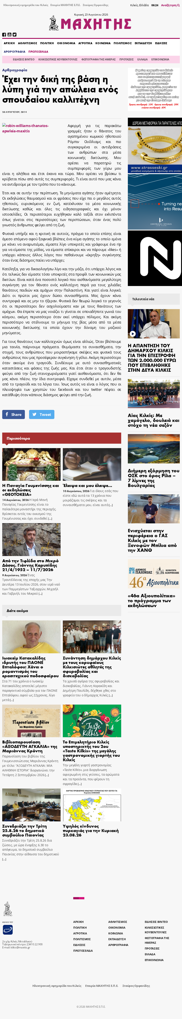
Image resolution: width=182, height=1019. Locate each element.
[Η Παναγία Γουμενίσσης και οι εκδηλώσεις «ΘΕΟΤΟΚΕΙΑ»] (31, 464)
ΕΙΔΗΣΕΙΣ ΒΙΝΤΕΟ (23, 59)
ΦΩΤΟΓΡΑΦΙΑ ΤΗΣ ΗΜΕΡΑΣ (98, 59)
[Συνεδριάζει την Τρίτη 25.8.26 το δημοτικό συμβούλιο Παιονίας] (31, 805)
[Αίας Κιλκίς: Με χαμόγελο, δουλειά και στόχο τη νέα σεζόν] (154, 393)
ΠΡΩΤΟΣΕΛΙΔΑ (38, 52)
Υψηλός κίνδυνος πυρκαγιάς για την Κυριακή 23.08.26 (91, 830)
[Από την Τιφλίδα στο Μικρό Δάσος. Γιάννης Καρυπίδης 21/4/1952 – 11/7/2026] (31, 539)
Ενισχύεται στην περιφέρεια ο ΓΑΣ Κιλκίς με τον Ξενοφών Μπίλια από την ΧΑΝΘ (152, 540)
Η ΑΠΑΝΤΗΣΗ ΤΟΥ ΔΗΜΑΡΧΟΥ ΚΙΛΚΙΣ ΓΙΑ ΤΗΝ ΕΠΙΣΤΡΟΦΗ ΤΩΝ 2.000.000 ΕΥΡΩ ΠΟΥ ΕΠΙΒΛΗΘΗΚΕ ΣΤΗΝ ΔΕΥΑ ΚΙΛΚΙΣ (152, 357)
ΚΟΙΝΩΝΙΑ (103, 43)
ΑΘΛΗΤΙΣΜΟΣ (27, 43)
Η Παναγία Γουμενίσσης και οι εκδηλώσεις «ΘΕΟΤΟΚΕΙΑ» (30, 489)
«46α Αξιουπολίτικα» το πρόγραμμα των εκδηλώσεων (151, 600)
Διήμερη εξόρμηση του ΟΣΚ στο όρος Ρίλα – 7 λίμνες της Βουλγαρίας (154, 477)
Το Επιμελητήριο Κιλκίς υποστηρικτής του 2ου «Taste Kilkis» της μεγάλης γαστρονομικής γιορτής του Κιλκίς (91, 750)
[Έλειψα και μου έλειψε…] (92, 464)
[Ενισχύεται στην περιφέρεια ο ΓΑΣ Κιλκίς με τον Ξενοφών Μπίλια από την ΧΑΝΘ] (154, 509)
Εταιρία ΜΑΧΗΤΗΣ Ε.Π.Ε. (65, 5)
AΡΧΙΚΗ (9, 43)
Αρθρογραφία (14, 69)
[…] (49, 518)
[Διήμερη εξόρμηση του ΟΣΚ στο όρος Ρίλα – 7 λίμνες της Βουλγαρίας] (154, 448)
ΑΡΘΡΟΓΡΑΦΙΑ (14, 52)
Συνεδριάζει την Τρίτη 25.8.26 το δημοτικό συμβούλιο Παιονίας (24, 830)
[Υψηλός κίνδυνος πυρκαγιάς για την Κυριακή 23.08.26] (92, 805)
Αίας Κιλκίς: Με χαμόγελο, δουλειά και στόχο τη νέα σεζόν (153, 420)
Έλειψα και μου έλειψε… (87, 485)
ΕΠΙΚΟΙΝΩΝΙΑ (160, 59)
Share (16, 414)
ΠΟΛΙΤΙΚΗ (47, 43)
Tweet (45, 414)
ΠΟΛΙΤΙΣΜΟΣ (122, 43)
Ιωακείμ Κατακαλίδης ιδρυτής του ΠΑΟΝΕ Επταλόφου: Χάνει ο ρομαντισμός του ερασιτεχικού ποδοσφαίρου (30, 666)
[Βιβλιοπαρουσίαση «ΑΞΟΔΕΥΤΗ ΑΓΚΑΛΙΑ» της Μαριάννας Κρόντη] (31, 721)
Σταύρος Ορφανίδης (95, 5)
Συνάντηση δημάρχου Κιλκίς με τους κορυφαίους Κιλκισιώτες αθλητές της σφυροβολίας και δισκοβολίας (92, 666)
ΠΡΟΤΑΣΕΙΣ (126, 59)
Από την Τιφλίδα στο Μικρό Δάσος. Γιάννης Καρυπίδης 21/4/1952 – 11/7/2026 (30, 564)
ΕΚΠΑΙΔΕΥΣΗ (143, 43)
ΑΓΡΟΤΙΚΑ (85, 43)
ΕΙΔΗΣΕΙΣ (161, 43)
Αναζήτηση (169, 5)
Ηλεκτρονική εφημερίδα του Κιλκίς (25, 5)
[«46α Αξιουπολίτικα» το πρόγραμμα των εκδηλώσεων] (154, 573)
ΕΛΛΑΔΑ (142, 59)
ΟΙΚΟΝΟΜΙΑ (66, 43)
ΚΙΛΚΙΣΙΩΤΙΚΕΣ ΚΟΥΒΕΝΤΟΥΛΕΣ (57, 59)
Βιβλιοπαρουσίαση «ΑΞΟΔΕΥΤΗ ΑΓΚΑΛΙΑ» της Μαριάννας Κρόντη (29, 746)
